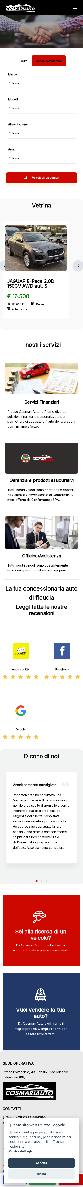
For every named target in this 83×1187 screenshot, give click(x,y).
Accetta (41, 1163)
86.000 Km (19, 304)
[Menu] (77, 8)
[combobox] (41, 83)
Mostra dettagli (20, 1151)
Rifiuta (41, 1174)
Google (21, 729)
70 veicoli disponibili (45, 177)
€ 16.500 (18, 296)
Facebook (62, 669)
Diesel (40, 304)
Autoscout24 (21, 669)
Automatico (19, 309)
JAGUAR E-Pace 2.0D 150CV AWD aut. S (30, 283)
